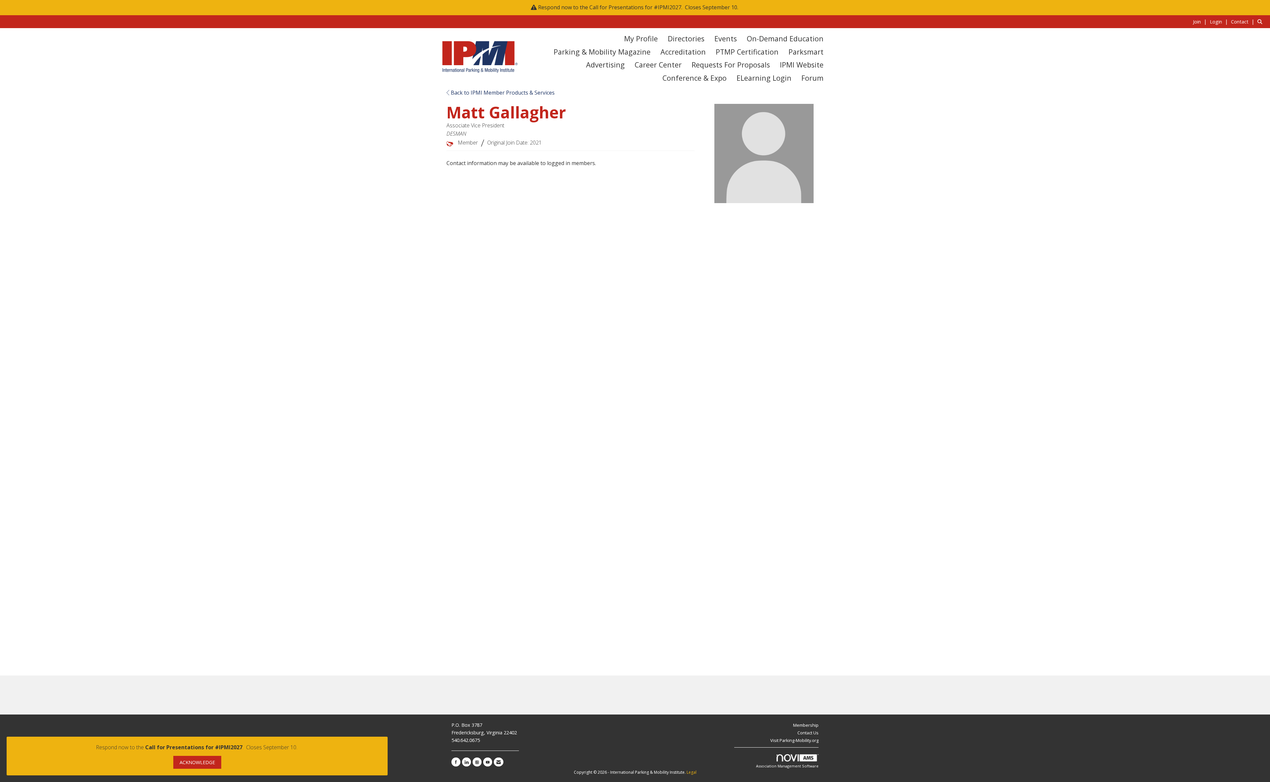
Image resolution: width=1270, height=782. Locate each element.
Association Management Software (787, 765)
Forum (812, 78)
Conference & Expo (694, 78)
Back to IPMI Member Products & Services (502, 92)
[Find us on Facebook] (455, 762)
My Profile (641, 38)
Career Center (658, 64)
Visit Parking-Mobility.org (794, 740)
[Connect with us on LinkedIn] (466, 762)
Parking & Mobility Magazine (602, 52)
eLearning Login (764, 78)
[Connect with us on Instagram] (477, 762)
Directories (686, 38)
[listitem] (1200, 21)
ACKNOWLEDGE (197, 762)
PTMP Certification (747, 52)
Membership (806, 725)
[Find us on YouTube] (487, 762)
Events (725, 38)
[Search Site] (1261, 21)
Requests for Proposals (731, 64)
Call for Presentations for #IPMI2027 (635, 7)
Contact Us (808, 733)
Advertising (605, 64)
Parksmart (806, 52)
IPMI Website (802, 64)
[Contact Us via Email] (498, 762)
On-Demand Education (785, 38)
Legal (692, 772)
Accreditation (683, 52)
